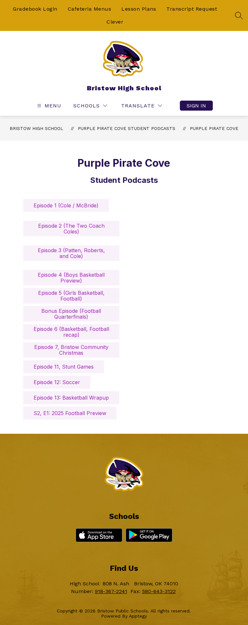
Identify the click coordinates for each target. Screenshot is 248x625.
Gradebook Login (35, 9)
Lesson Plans (138, 9)
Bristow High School (36, 128)
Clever (115, 22)
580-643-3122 (159, 591)
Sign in (196, 106)
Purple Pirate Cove (214, 128)
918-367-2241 (111, 591)
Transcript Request (191, 9)
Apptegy (138, 616)
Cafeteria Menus (89, 9)
